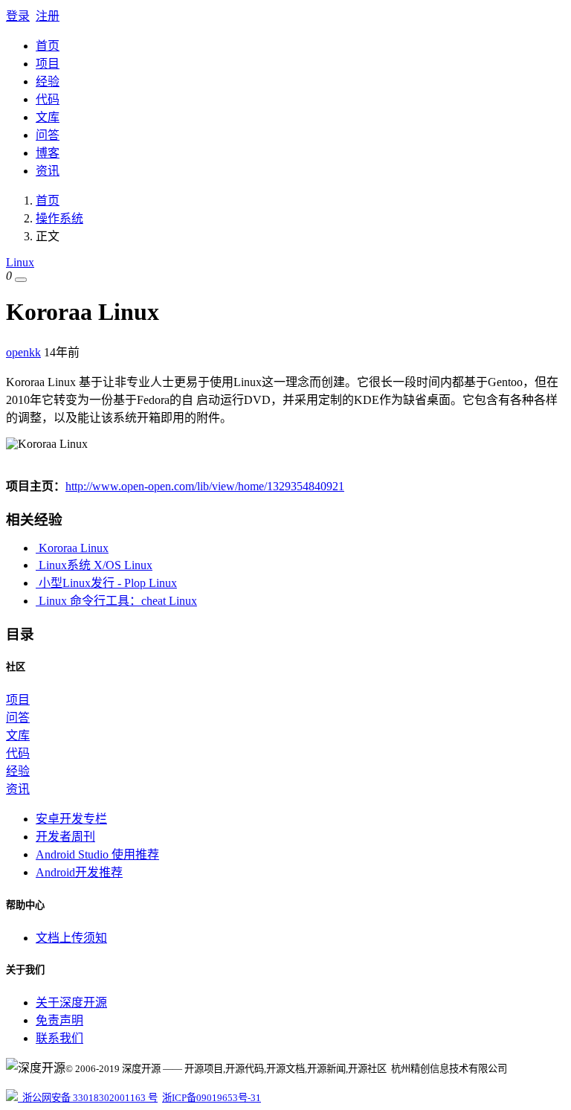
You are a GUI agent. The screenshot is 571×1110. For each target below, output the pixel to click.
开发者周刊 (65, 836)
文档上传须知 (71, 937)
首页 (47, 45)
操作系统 (59, 218)
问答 (47, 135)
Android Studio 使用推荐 (97, 854)
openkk (23, 352)
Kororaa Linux (72, 548)
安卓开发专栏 (71, 818)
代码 (47, 99)
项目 (47, 63)
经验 (47, 81)
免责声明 (59, 1020)
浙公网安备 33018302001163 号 (88, 1097)
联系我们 (59, 1038)
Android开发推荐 (79, 872)
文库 (47, 117)
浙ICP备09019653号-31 (211, 1097)
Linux (20, 262)
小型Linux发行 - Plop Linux (106, 583)
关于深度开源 (71, 1002)
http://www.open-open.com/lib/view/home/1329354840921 (204, 486)
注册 (47, 16)
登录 (18, 16)
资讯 (47, 170)
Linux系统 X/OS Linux (94, 565)
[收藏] (21, 280)
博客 (47, 153)
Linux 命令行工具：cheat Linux (116, 600)
